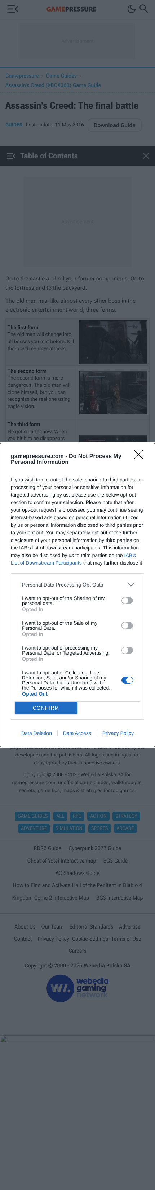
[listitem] (77, 584)
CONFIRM (46, 708)
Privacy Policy (118, 733)
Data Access (77, 733)
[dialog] (77, 595)
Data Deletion (36, 733)
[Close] (141, 457)
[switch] (127, 600)
